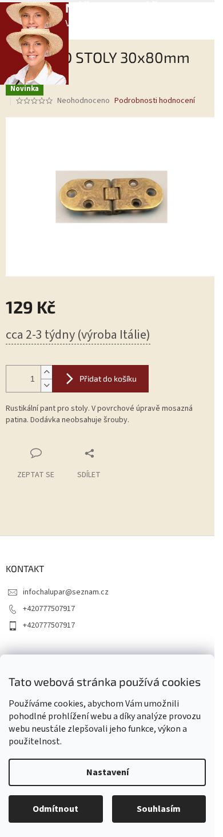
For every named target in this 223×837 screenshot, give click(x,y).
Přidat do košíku (108, 378)
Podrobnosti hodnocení (154, 101)
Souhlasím (159, 809)
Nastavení (107, 772)
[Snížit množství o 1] (46, 385)
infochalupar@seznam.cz (66, 592)
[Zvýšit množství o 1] (46, 372)
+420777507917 (49, 608)
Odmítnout (55, 809)
